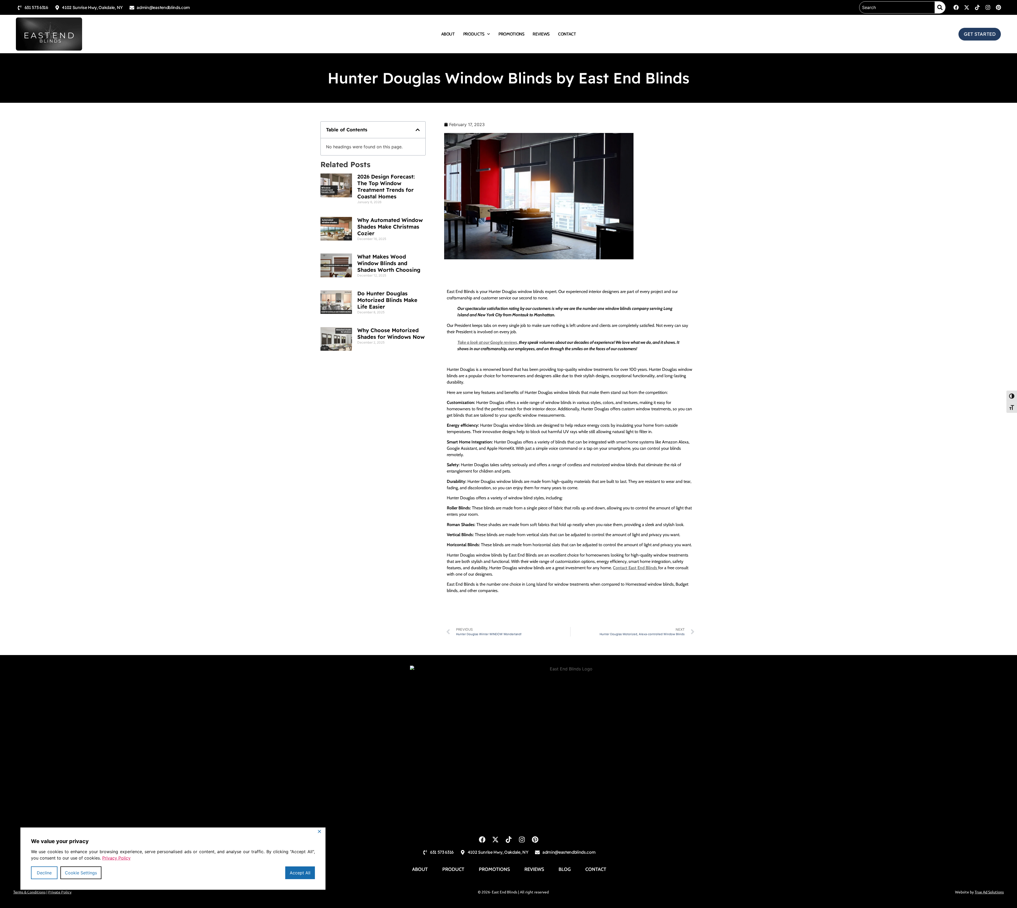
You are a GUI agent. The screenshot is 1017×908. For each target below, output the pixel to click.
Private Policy (60, 891)
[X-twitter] (966, 7)
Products (473, 34)
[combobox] (897, 7)
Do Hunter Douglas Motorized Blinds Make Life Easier (387, 300)
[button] (417, 129)
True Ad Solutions (989, 891)
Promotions (511, 34)
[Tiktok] (977, 7)
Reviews (541, 34)
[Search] (940, 7)
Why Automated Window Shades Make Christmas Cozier (390, 227)
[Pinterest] (998, 7)
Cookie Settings (81, 872)
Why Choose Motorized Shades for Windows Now (391, 333)
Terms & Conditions (29, 891)
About (448, 34)
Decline (44, 872)
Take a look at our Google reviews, (488, 342)
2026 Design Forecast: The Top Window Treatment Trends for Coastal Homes (386, 186)
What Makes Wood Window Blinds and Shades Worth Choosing (388, 263)
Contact (567, 34)
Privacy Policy (116, 858)
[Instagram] (988, 7)
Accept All (300, 872)
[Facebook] (956, 7)
